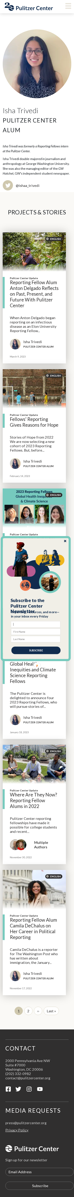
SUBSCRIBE (36, 650)
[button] (36, 606)
